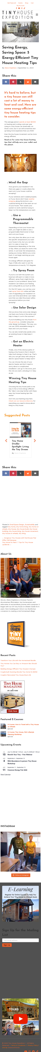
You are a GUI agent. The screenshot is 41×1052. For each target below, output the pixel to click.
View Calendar (6, 776)
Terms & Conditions (18, 1047)
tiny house (12, 531)
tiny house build (23, 531)
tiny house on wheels (10, 535)
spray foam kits (18, 291)
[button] (6, 441)
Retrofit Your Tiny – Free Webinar (20, 756)
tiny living (22, 535)
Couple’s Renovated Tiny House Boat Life (16, 677)
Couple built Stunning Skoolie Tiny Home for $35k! (19, 674)
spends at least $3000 (27, 122)
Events (20, 3)
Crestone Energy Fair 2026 (17, 771)
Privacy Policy (33, 1047)
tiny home (11, 528)
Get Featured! (11, 3)
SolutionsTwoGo (14, 1049)
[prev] (9, 166)
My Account (20, 5)
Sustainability (30, 526)
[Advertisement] (20, 501)
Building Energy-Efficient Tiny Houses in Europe (18, 670)
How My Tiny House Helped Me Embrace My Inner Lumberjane (19, 447)
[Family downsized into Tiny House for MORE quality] (20, 853)
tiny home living (22, 528)
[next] (31, 166)
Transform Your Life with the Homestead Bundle (18, 662)
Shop (26, 3)
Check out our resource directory (21, 401)
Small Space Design (17, 526)
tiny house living (15, 533)
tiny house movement (30, 533)
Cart (32, 3)
